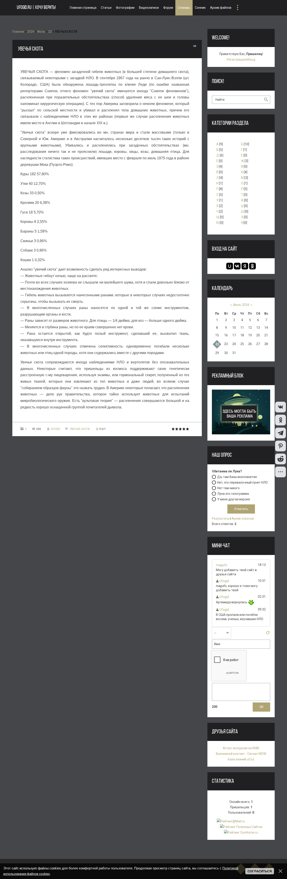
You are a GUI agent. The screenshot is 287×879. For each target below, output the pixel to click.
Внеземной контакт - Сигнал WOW (241, 753)
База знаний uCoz (241, 759)
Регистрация (236, 59)
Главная (18, 31)
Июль (41, 31)
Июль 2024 (241, 305)
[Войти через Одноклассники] (252, 266)
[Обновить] (267, 634)
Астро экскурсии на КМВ (241, 748)
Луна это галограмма (233, 493)
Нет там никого (228, 488)
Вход (251, 59)
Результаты (221, 518)
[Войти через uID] (229, 266)
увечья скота (80, 429)
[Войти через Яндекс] (244, 266)
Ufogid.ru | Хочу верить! (36, 7)
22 (50, 31)
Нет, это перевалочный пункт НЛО (242, 482)
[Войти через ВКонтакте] (237, 266)
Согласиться (260, 871)
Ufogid (55, 429)
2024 (30, 31)
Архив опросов (243, 518)
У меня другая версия (233, 499)
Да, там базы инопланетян (237, 476)
